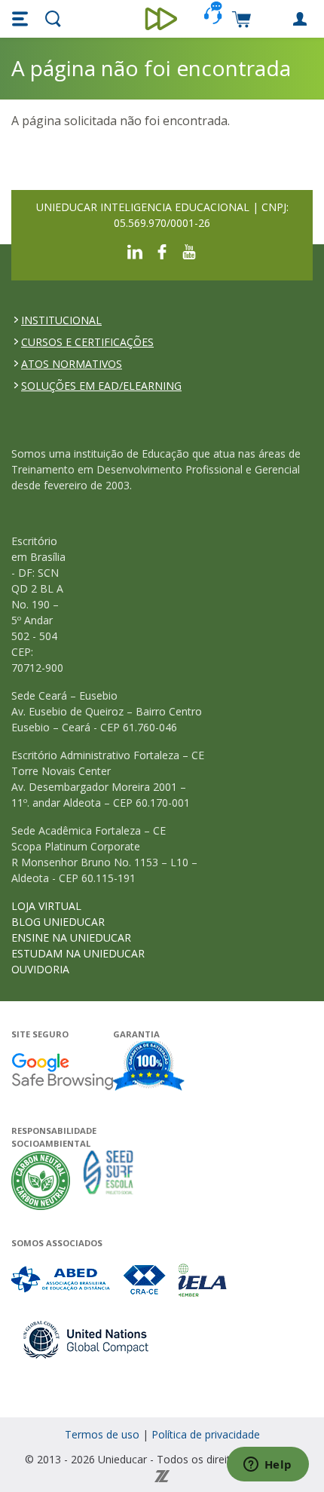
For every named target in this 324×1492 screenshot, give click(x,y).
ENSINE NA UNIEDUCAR (71, 937)
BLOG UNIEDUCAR (58, 922)
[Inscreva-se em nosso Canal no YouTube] (189, 251)
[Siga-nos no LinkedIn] (134, 251)
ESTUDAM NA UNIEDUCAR (78, 953)
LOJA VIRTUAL (46, 906)
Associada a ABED (61, 1280)
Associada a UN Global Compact (86, 1339)
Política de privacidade (205, 1434)
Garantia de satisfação (149, 1067)
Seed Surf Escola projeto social (108, 1180)
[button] (21, 19)
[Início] (162, 19)
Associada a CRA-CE (145, 1280)
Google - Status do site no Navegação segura (62, 1071)
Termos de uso (102, 1434)
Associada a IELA (203, 1280)
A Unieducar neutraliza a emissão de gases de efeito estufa (41, 1180)
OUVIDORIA (40, 969)
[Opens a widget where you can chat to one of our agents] (267, 1465)
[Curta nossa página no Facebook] (162, 251)
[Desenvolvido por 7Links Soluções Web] (162, 1475)
